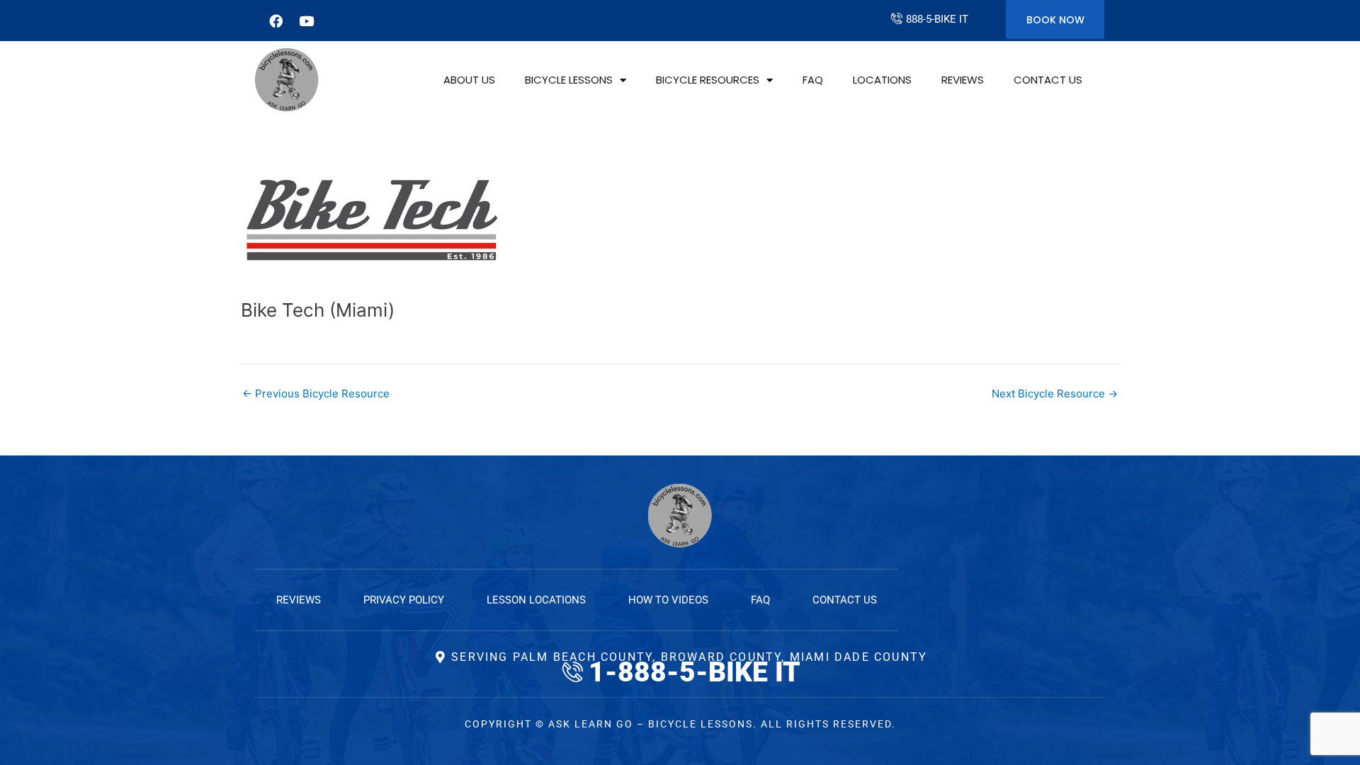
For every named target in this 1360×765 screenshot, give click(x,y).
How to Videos (668, 600)
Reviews (962, 79)
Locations (882, 79)
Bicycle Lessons (569, 79)
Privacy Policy (403, 600)
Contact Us (1048, 79)
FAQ (813, 79)
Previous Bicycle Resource (316, 393)
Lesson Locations (536, 600)
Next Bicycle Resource (1055, 393)
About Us (469, 79)
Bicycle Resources (707, 79)
